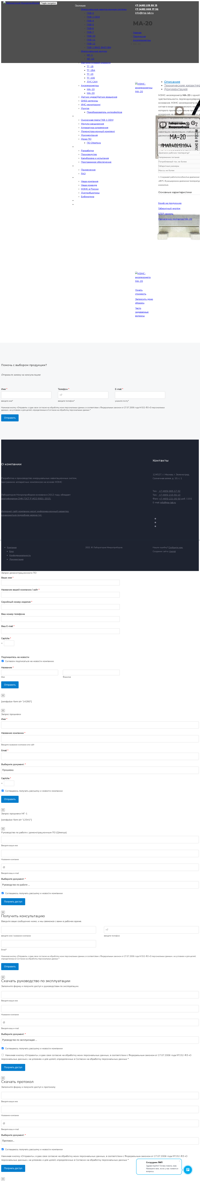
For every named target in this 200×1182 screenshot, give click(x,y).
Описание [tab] (172, 82)
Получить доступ (13, 901)
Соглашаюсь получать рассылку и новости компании (34, 791)
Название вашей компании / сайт (20, 589)
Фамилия (67, 677)
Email (4, 750)
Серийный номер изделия (16, 602)
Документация (16, 559)
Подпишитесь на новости (15, 657)
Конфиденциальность (20, 555)
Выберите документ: (13, 764)
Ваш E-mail (7, 626)
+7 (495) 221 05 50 (170, 498)
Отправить (10, 418)
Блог (11, 551)
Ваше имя (7, 577)
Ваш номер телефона (13, 614)
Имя (4, 389)
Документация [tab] (176, 89)
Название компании (13, 733)
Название (7, 667)
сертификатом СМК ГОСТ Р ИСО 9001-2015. (26, 498)
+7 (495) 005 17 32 (81, 214)
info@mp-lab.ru (78, 218)
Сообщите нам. (176, 547)
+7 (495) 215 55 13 (80, 210)
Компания (12, 547)
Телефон (63, 389)
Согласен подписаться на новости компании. (29, 661)
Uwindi (172, 551)
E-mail (119, 389)
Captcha (6, 638)
